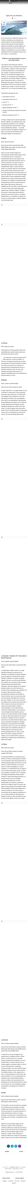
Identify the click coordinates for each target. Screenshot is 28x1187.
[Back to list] (14, 1151)
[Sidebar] (2, 358)
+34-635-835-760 (19, 1172)
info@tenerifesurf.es (9, 1172)
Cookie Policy (15, 1168)
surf (6, 11)
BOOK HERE (6, 1178)
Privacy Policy (8, 1168)
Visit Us (21, 1168)
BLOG (9, 5)
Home (6, 5)
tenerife (14, 11)
